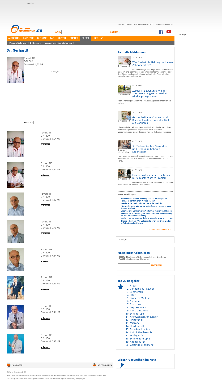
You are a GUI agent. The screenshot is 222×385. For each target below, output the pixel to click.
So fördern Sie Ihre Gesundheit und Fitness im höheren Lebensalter (150, 149)
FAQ (52, 38)
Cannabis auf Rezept (142, 288)
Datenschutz (169, 24)
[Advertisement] (90, 12)
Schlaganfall (137, 335)
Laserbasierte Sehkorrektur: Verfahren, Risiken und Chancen (146, 211)
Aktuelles (14, 38)
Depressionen (138, 307)
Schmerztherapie (140, 338)
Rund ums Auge (139, 310)
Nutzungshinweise (141, 24)
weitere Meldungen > (159, 229)
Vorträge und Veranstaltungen (58, 43)
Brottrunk (135, 304)
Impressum (159, 24)
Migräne (135, 323)
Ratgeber (28, 38)
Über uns (98, 38)
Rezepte (62, 38)
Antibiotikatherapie (141, 332)
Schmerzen (136, 291)
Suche (58, 32)
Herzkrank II (137, 326)
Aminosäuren (138, 341)
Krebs (133, 285)
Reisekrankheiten (140, 329)
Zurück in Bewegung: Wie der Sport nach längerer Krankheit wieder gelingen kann (150, 93)
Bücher (74, 38)
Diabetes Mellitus (140, 298)
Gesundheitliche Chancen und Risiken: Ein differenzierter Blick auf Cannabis (150, 120)
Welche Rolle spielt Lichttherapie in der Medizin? (142, 203)
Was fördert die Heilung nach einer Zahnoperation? (152, 64)
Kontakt (121, 24)
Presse (85, 38)
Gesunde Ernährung (141, 344)
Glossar (42, 38)
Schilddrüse (137, 313)
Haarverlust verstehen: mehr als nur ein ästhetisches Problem (151, 176)
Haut (132, 295)
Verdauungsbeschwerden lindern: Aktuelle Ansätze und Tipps (147, 218)
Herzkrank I (136, 319)
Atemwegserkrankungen (144, 316)
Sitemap (129, 24)
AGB (151, 24)
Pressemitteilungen (18, 43)
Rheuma (135, 301)
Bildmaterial (35, 43)
